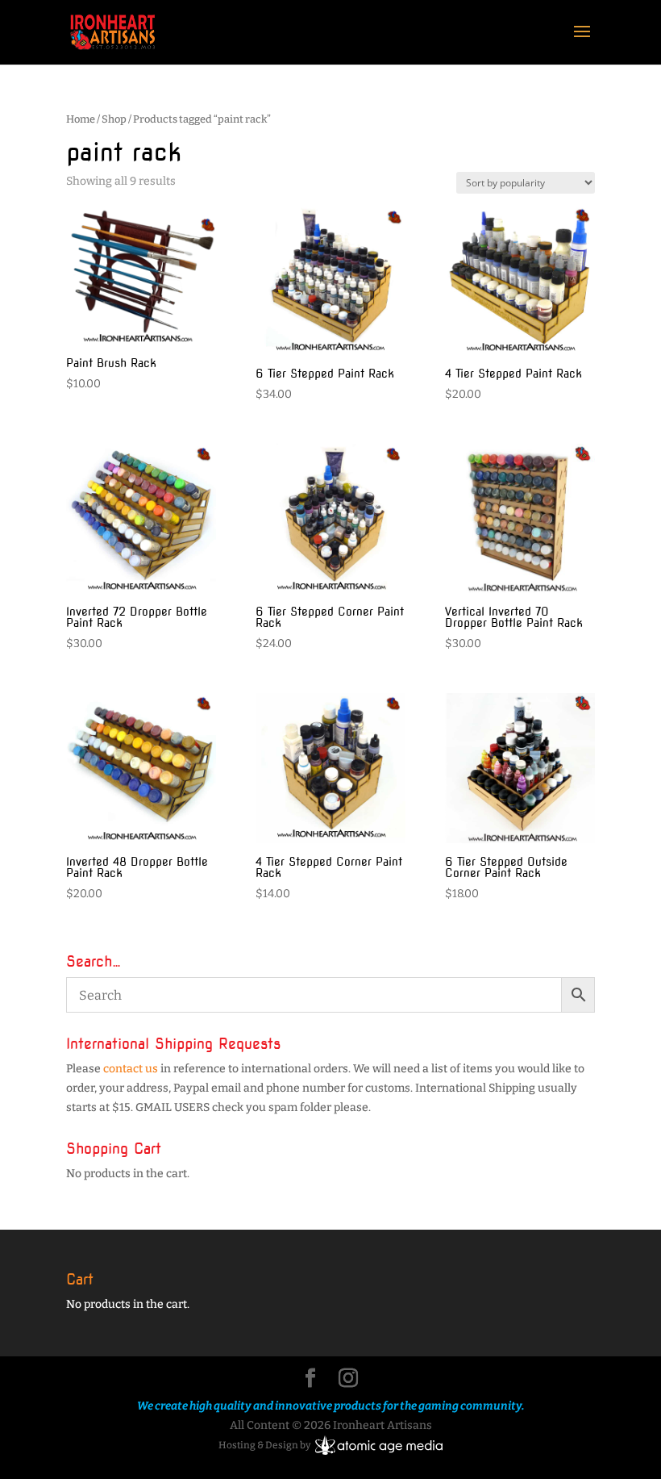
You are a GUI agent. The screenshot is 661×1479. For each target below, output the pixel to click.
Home (80, 119)
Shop (114, 119)
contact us (130, 1069)
